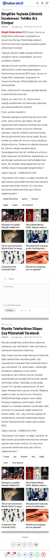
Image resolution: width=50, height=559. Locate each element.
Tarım (5, 463)
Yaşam (15, 205)
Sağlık (5, 205)
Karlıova (35, 199)
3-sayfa (6, 456)
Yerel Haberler (27, 205)
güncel (24, 199)
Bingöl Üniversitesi (10, 199)
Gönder (10, 310)
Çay (14, 456)
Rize (33, 456)
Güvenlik (24, 456)
